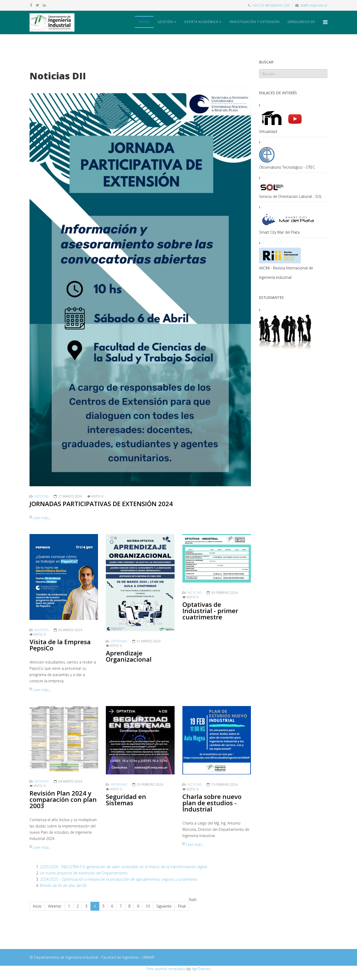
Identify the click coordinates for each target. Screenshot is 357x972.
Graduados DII (301, 22)
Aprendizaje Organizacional (129, 656)
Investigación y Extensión (254, 22)
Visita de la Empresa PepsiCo (60, 644)
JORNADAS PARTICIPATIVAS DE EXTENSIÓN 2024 (101, 503)
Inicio (144, 22)
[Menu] (325, 22)
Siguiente (163, 906)
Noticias (41, 496)
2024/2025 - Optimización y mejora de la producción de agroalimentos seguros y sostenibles (119, 879)
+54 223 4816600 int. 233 (270, 5)
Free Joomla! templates (166, 968)
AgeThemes (201, 968)
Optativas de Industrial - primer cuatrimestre (210, 610)
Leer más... (42, 517)
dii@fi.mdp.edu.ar (313, 5)
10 (148, 906)
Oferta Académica (201, 22)
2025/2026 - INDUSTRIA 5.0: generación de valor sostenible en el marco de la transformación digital (123, 866)
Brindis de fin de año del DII (63, 885)
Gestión (165, 22)
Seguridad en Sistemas (126, 799)
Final (182, 906)
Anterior (54, 906)
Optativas (119, 641)
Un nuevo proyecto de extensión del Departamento (84, 872)
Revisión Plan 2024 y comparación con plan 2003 (63, 799)
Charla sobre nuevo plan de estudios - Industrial (211, 802)
